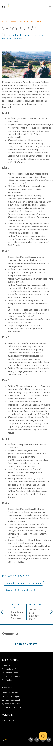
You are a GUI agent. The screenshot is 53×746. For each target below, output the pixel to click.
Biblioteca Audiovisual (11, 692)
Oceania (24, 13)
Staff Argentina (8, 665)
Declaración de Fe (9, 669)
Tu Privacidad (7, 680)
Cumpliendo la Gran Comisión (17, 615)
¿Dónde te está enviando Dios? (34, 614)
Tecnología (18, 38)
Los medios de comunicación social (25, 35)
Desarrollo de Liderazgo (11, 707)
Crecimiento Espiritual (11, 700)
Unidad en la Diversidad (11, 676)
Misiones (6, 38)
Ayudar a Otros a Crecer (11, 703)
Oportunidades (8, 720)
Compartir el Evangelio (11, 696)
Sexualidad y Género (10, 672)
